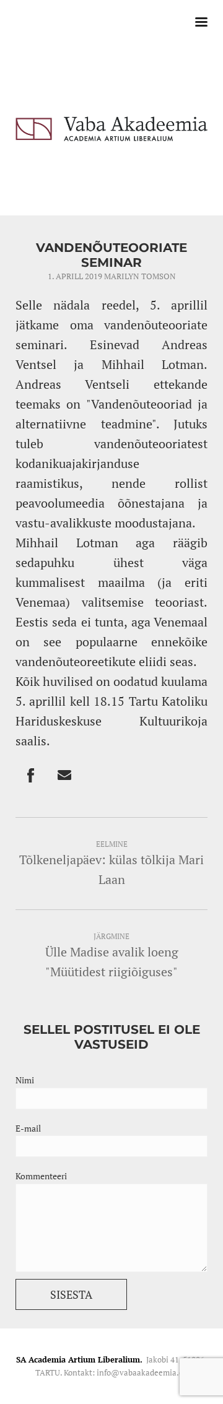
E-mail (28, 1128)
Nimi (24, 1080)
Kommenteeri (41, 1176)
